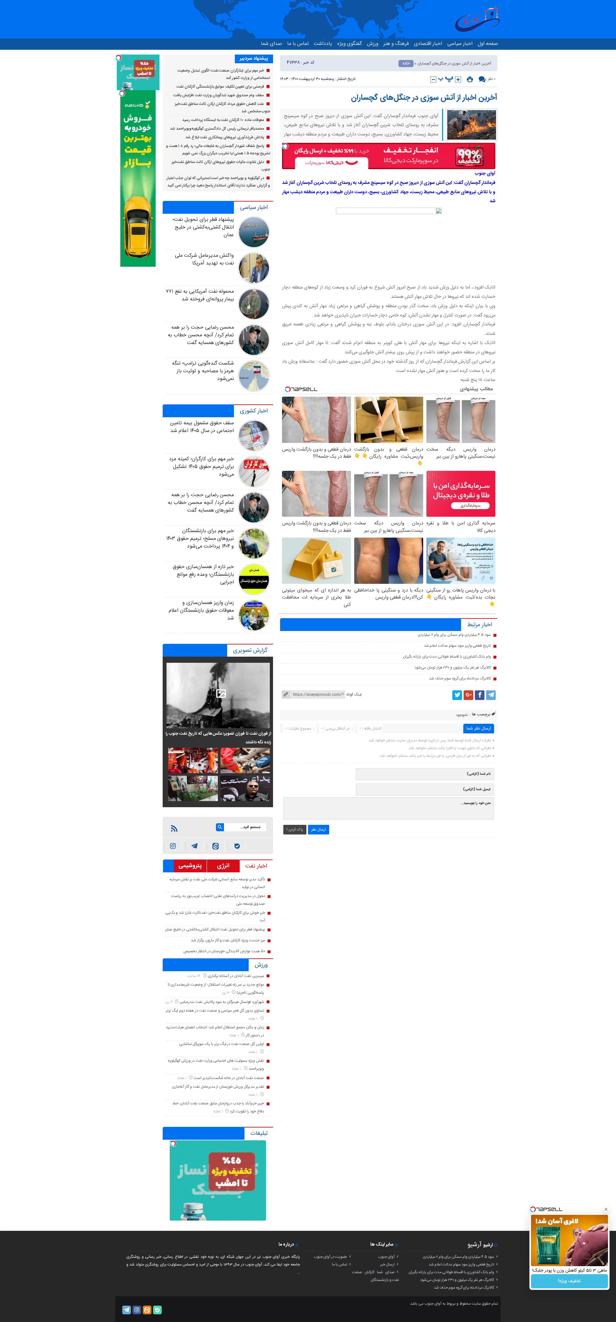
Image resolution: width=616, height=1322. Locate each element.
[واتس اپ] (194, 846)
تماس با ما (298, 44)
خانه (406, 63)
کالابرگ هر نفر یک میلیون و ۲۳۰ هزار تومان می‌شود (453, 667)
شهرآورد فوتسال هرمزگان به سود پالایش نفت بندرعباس (222, 1002)
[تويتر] (457, 695)
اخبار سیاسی (460, 44)
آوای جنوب (386, 1257)
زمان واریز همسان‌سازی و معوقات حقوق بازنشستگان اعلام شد (201, 611)
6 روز (170, 1002)
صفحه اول (488, 44)
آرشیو (474, 1245)
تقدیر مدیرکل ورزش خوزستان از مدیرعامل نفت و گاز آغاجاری (218, 1087)
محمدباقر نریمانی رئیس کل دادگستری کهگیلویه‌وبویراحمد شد (217, 128)
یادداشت (323, 44)
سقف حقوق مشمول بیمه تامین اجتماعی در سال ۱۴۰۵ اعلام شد (202, 427)
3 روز (226, 993)
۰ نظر (491, 79)
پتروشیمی (190, 866)
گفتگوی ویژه (349, 44)
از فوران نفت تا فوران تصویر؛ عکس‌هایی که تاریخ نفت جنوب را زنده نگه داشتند (218, 738)
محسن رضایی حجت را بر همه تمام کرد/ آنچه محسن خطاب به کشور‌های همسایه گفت (201, 335)
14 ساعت (194, 976)
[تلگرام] (491, 695)
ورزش (372, 44)
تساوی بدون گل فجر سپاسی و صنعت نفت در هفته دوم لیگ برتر (215, 1010)
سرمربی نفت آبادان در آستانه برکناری (236, 976)
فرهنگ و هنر (396, 44)
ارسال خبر (387, 1264)
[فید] (174, 828)
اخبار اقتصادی (428, 44)
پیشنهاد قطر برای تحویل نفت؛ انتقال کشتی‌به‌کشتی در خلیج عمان (203, 227)
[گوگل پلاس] (468, 695)
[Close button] (606, 1209)
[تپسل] (285, 146)
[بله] (237, 846)
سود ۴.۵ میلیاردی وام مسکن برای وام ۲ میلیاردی (454, 635)
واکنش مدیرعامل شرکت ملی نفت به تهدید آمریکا (204, 259)
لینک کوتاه (354, 694)
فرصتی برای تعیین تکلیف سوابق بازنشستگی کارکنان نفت (220, 86)
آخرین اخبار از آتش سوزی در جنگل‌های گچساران (424, 97)
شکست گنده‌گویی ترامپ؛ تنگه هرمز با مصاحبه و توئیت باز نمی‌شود (203, 371)
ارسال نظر (318, 829)
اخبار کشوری (254, 411)
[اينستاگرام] (173, 846)
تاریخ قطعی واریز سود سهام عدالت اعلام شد (457, 646)
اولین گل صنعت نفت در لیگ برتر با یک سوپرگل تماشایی (221, 1044)
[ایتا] (216, 846)
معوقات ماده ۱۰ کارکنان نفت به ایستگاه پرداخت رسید (223, 120)
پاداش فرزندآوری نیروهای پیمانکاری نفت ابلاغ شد (224, 137)
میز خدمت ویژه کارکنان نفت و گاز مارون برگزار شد (228, 940)
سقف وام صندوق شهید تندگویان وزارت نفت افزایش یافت (218, 95)
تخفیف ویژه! (569, 1281)
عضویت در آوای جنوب (330, 1257)
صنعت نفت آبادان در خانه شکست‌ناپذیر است (229, 1078)
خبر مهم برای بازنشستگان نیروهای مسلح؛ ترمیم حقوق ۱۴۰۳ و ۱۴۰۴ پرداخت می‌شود (200, 539)
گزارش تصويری (250, 650)
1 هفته (253, 1019)
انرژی (223, 866)
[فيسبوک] (479, 695)
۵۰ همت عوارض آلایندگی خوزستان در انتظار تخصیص (224, 951)
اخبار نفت (256, 866)
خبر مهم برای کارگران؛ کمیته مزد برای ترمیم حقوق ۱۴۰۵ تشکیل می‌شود (201, 467)
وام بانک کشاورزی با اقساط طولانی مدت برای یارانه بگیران (447, 656)
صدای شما (271, 44)
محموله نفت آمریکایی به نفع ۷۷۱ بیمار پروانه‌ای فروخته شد (200, 295)
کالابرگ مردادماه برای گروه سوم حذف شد (460, 678)
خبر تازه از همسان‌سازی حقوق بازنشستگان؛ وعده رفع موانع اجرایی (203, 575)
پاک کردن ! (295, 829)
